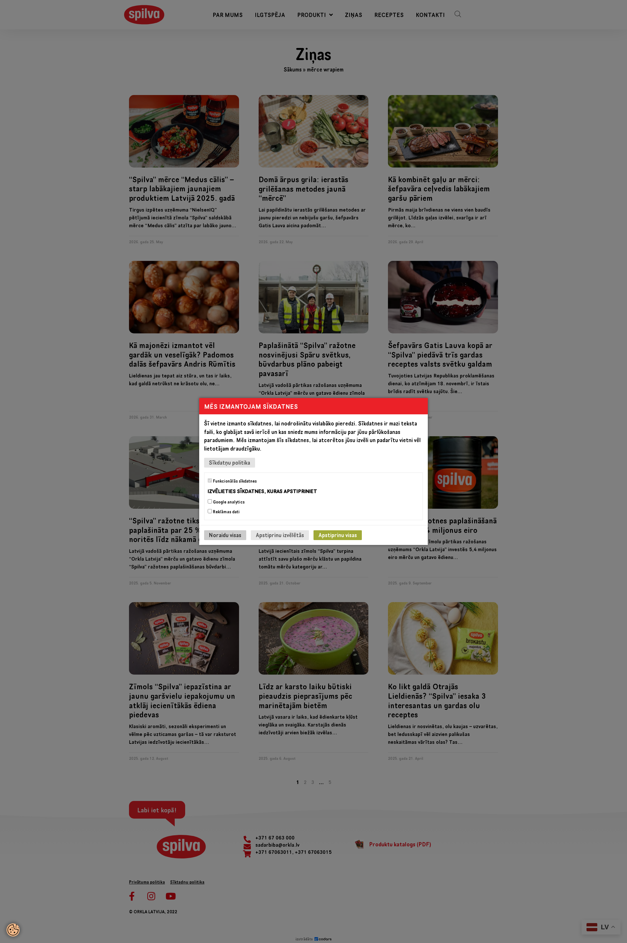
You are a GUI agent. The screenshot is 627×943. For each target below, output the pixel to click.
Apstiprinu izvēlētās (280, 535)
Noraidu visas (225, 535)
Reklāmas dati (226, 511)
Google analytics (228, 501)
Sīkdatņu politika (229, 462)
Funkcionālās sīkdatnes (234, 481)
